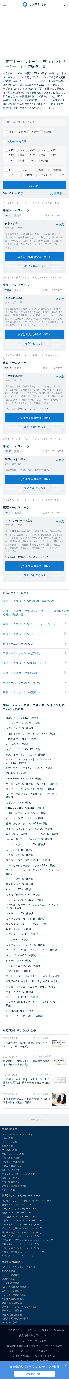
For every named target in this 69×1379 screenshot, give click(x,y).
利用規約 (59, 1330)
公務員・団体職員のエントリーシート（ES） (24, 1252)
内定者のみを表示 (16, 141)
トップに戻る (33, 1120)
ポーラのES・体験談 (17, 744)
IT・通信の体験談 (10, 1283)
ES (11, 170)
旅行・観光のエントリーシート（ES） (21, 1236)
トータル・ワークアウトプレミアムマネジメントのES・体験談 (32, 906)
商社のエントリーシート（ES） (17, 1212)
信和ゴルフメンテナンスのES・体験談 (27, 823)
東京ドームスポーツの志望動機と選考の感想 (28, 601)
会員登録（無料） (34, 1374)
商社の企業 (7, 1146)
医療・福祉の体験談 (12, 1310)
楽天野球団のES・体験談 (19, 884)
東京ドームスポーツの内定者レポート (25, 692)
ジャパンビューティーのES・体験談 (25, 945)
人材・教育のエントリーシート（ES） (21, 1224)
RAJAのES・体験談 (17, 773)
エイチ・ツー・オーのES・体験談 (24, 1016)
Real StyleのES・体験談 (45, 981)
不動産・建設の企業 (12, 1166)
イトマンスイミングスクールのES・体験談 (29, 828)
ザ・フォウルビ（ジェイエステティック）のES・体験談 (33, 796)
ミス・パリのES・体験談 (19, 849)
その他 (44, 160)
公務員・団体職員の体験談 (15, 1318)
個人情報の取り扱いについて (34, 1335)
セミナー (14, 175)
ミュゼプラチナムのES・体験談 (23, 894)
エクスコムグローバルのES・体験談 (25, 844)
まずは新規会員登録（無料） (34, 256)
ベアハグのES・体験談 (18, 971)
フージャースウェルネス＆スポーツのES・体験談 (33, 976)
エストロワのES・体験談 (19, 992)
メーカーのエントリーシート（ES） (20, 1208)
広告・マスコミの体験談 (14, 1287)
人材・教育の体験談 (12, 1290)
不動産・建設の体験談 (13, 1298)
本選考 (35, 131)
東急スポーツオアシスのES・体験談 (25, 754)
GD (41, 170)
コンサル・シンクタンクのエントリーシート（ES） (27, 1200)
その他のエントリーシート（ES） (19, 1256)
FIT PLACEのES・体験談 (20, 1010)
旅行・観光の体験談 (12, 1302)
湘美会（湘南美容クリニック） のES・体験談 (31, 986)
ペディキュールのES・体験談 (22, 934)
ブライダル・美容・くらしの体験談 (19, 1306)
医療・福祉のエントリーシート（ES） (21, 1244)
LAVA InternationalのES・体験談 (23, 778)
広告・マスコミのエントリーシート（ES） (23, 1220)
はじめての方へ (13, 1330)
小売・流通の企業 (11, 1182)
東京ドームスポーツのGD (18, 643)
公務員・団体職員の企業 (14, 1186)
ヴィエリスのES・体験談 (19, 783)
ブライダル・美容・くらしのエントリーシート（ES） (29, 1240)
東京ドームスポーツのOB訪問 (20, 672)
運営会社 (32, 1330)
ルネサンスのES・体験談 (19, 913)
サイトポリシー (53, 1345)
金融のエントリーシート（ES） (17, 1204)
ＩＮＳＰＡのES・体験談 (19, 854)
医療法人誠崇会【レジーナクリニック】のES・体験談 (33, 1004)
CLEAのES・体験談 (17, 834)
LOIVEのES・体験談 (17, 981)
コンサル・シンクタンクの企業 (17, 1134)
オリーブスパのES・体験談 (21, 955)
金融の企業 (7, 1138)
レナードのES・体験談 (18, 889)
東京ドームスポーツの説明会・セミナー (26, 663)
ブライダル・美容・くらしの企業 (18, 1174)
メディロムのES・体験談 (19, 728)
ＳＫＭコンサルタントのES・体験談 (25, 918)
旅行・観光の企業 (11, 1170)
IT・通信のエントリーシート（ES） (20, 1216)
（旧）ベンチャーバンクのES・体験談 (27, 813)
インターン (46, 175)
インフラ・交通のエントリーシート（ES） (23, 1228)
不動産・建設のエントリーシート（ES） (22, 1232)
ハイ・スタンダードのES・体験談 (24, 818)
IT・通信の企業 (9, 1150)
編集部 (45, 1330)
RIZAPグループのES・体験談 (22, 717)
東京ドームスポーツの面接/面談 (21, 653)
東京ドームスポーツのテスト (19, 633)
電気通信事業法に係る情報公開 (23, 1345)
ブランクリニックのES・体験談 (23, 965)
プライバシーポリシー (35, 1340)
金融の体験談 (8, 1271)
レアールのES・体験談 (18, 929)
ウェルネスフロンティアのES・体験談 (27, 923)
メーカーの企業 (9, 1142)
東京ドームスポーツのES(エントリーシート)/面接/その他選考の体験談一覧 (36, 612)
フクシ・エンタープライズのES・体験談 (28, 860)
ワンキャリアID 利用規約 (34, 1361)
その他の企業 (8, 1190)
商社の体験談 (8, 1279)
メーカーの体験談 (11, 1275)
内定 (61, 175)
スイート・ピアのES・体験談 (22, 997)
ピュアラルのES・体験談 (45, 834)
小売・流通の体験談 (12, 1314)
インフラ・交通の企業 (13, 1162)
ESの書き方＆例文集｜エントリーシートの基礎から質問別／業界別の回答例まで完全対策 (27, 1083)
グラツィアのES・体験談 (19, 879)
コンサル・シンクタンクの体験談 (18, 1267)
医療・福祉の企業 (11, 1178)
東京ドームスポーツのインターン (22, 682)
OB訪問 (29, 175)
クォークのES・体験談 (18, 960)
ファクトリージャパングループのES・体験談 (30, 789)
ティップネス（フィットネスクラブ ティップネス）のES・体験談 (31, 761)
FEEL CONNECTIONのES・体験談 (25, 807)
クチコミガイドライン (48, 1350)
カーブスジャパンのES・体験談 (23, 723)
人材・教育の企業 (11, 1158)
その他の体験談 (9, 1322)
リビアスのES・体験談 (18, 802)
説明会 (47, 131)
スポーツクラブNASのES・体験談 (24, 749)
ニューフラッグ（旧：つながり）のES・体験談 (31, 950)
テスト (25, 170)
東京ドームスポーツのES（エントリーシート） (30, 624)
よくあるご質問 (21, 1356)
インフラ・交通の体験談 (14, 1295)
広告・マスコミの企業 (13, 1154)
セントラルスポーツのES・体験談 (24, 899)
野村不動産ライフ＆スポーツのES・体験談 (29, 768)
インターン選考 (17, 131)
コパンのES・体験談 (17, 939)
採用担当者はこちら (45, 1356)
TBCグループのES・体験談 (21, 738)
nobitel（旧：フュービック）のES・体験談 (29, 839)
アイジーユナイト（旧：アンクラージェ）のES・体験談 (33, 872)
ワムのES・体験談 (47, 783)
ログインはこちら (34, 265)
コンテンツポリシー (20, 1350)
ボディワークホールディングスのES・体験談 (30, 865)
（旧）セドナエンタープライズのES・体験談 (30, 733)
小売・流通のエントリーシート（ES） (21, 1248)
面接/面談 (57, 170)
